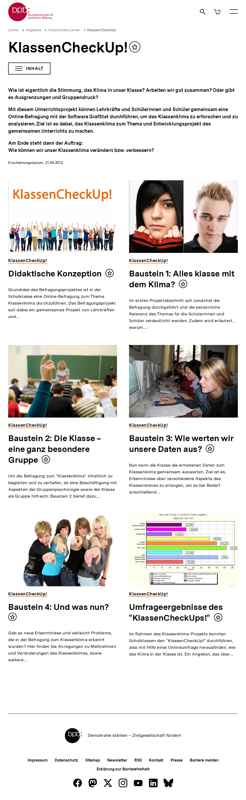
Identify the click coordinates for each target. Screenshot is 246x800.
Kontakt (156, 760)
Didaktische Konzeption (55, 274)
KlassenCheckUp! (101, 30)
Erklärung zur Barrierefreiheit (123, 769)
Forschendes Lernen (64, 30)
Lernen (13, 30)
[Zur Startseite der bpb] (31, 19)
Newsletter (117, 760)
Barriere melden (204, 760)
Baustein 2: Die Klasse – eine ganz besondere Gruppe (54, 449)
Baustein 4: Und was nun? (58, 607)
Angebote (33, 30)
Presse (176, 760)
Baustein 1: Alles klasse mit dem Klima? (181, 279)
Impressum (38, 760)
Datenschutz (66, 760)
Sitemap (92, 760)
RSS (138, 760)
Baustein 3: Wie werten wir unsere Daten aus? (181, 443)
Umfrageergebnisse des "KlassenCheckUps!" (176, 612)
